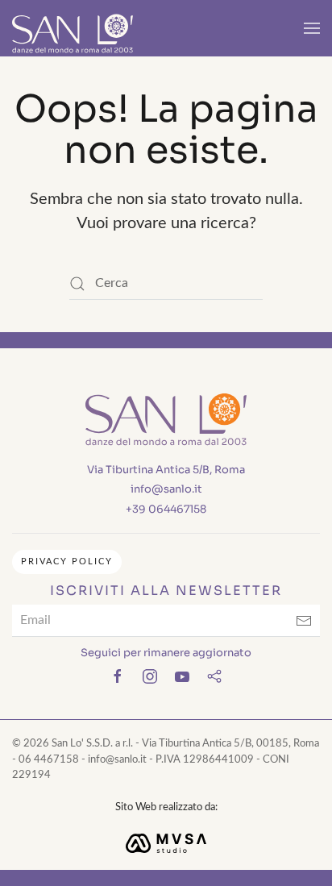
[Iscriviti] (304, 621)
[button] (312, 28)
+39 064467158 (166, 509)
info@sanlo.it (166, 489)
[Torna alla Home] (72, 28)
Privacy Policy (67, 561)
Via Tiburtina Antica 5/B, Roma (166, 469)
